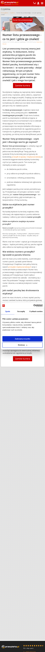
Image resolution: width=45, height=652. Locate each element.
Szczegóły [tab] (21, 311)
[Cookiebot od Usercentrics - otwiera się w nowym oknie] (33, 305)
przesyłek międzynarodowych (19, 267)
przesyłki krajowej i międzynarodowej (26, 157)
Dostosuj (21, 345)
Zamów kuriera (22, 85)
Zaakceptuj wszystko (22, 339)
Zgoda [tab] (7, 311)
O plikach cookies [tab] (36, 311)
